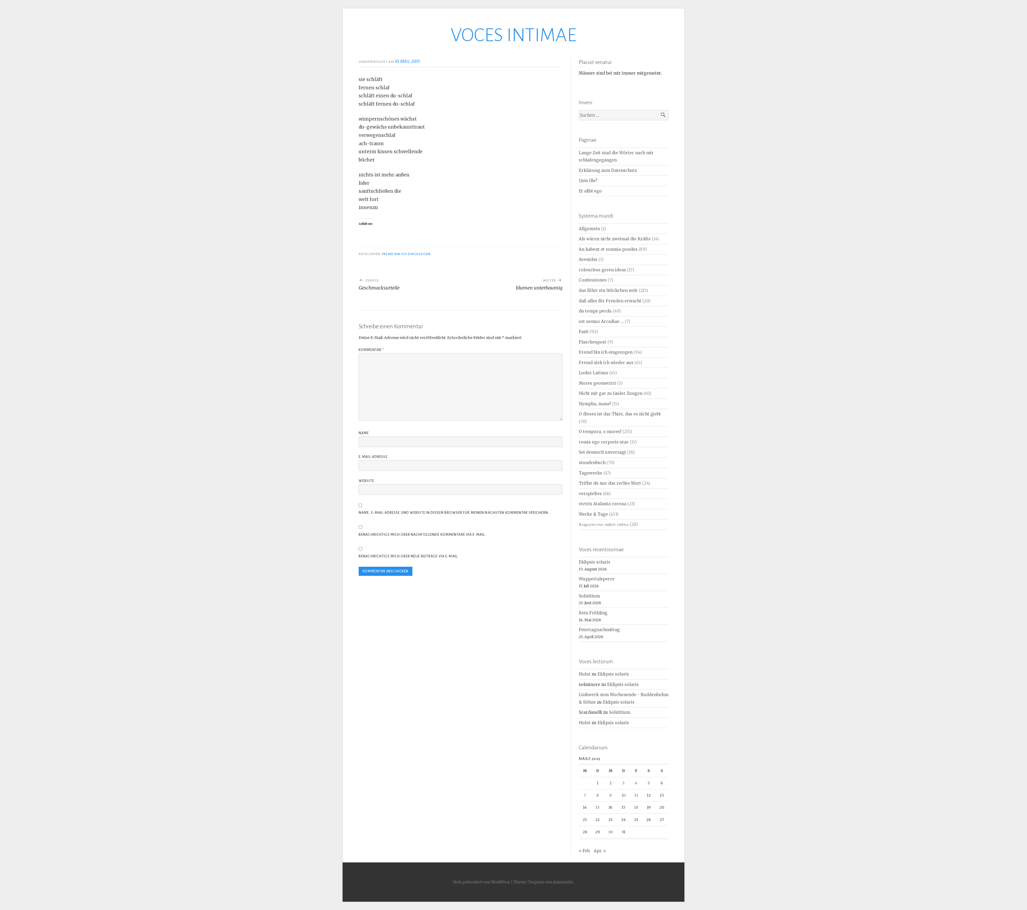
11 (636, 795)
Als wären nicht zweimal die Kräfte (615, 238)
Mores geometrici (597, 383)
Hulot (585, 674)
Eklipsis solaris (594, 562)
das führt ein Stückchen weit (608, 290)
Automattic (563, 882)
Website (366, 481)
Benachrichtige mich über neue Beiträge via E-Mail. (408, 556)
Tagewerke (590, 473)
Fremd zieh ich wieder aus (606, 362)
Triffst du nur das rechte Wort (610, 483)
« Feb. (585, 850)
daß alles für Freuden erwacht (610, 300)
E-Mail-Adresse (373, 457)
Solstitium (589, 596)
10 (624, 795)
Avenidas (588, 259)
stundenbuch (592, 462)
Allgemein (589, 228)
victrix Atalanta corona (602, 503)
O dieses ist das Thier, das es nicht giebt (620, 414)
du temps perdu (595, 311)
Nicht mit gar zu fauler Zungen (610, 393)
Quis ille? (588, 180)
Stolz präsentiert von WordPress (481, 882)
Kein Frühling (593, 612)
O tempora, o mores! (600, 431)
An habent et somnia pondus (608, 249)
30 (610, 832)
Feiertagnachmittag (599, 629)
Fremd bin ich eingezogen (406, 254)
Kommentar (371, 350)
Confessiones (593, 280)
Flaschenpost (592, 342)
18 (636, 807)
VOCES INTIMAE (513, 35)
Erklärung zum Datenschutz (608, 170)
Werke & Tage (593, 514)
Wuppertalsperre (597, 578)
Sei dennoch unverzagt (602, 452)
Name (364, 433)
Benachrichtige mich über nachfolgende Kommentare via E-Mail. (422, 535)
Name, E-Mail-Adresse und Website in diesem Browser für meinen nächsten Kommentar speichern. (454, 513)
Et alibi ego (590, 191)
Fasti (584, 331)
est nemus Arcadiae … (601, 321)
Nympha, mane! (595, 403)
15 (597, 807)
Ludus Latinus (593, 372)
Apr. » (600, 850)
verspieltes (590, 493)
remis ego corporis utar (604, 442)
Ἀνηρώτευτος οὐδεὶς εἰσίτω (604, 524)
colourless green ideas (602, 269)
